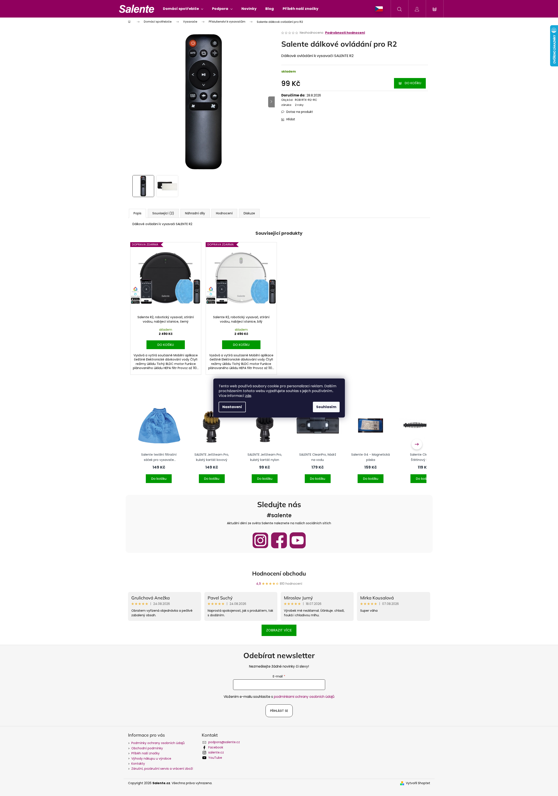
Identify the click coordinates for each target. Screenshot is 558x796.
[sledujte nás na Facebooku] (279, 540)
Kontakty (138, 763)
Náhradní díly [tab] (195, 213)
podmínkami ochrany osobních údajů (304, 696)
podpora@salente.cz (224, 742)
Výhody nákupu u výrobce (151, 758)
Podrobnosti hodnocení (345, 33)
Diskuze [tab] (249, 213)
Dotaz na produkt (299, 112)
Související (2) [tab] (163, 213)
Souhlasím (326, 406)
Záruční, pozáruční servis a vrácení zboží (162, 768)
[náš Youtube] (297, 540)
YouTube (215, 757)
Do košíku (413, 83)
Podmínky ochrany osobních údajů (158, 743)
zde (248, 395)
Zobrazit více (279, 630)
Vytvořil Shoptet (418, 783)
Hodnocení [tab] (224, 213)
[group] (158, 444)
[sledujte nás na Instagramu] (260, 540)
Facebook (215, 747)
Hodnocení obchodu (279, 573)
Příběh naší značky (145, 753)
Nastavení (232, 406)
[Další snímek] (271, 101)
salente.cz (216, 752)
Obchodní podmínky (147, 748)
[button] (159, 475)
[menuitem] (183, 9)
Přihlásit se (279, 711)
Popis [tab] (137, 213)
